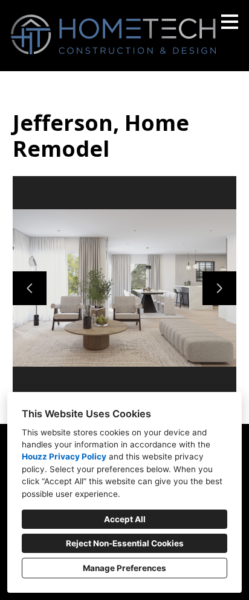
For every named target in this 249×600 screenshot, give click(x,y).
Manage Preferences (124, 568)
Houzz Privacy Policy (64, 456)
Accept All (125, 519)
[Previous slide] (30, 288)
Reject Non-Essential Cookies (125, 543)
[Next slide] (219, 288)
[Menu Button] (230, 22)
